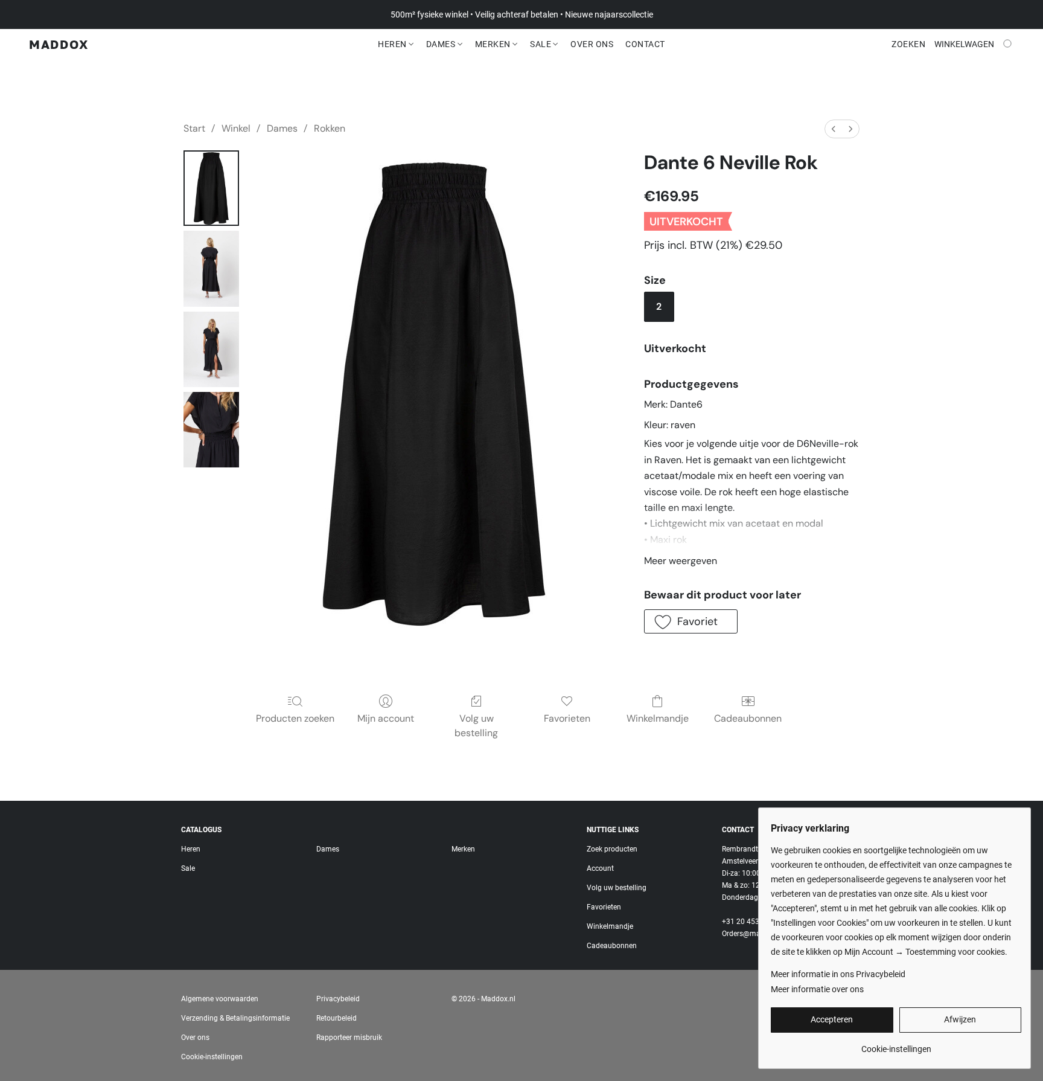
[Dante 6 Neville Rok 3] (211, 429)
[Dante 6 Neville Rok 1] (211, 268)
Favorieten (567, 718)
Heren (393, 44)
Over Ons (591, 44)
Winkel (236, 128)
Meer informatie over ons (817, 989)
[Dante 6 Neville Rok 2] (211, 349)
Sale (541, 44)
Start (194, 128)
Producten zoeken (295, 718)
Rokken (329, 128)
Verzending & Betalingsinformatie (235, 1018)
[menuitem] (833, 129)
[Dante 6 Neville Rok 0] (211, 188)
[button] (59, 44)
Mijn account (385, 718)
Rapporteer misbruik (349, 1037)
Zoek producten (612, 849)
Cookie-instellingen (212, 1057)
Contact (645, 44)
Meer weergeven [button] (680, 560)
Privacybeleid (338, 999)
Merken (494, 44)
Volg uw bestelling (476, 725)
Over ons (195, 1037)
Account (600, 868)
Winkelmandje (658, 718)
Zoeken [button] (908, 44)
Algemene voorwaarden (219, 999)
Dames (442, 44)
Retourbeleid (336, 1018)
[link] (896, 1044)
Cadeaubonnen (748, 718)
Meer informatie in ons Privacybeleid (838, 974)
